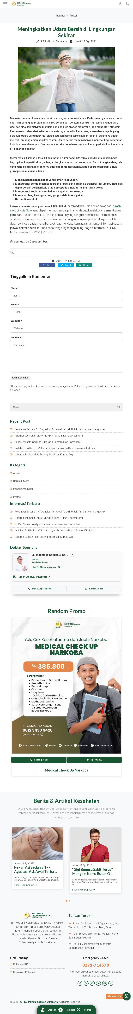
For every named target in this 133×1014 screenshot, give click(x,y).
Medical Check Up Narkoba (66, 770)
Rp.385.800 (96, 760)
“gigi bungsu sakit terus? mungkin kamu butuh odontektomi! (49, 435)
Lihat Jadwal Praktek (33, 576)
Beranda (61, 15)
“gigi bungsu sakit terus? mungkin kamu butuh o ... (92, 871)
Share (48, 265)
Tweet (67, 265)
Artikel (73, 15)
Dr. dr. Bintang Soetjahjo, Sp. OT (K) (52, 554)
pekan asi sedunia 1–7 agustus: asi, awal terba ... (35, 869)
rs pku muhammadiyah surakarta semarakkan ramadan (47, 441)
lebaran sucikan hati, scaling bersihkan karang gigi (44, 454)
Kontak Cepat (96, 589)
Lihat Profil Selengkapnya (43, 567)
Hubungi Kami (41, 760)
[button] (66, 901)
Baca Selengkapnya (24, 885)
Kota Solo (25, 210)
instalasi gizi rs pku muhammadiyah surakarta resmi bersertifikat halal (55, 448)
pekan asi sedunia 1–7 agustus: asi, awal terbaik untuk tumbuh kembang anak (60, 429)
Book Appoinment (41, 589)
